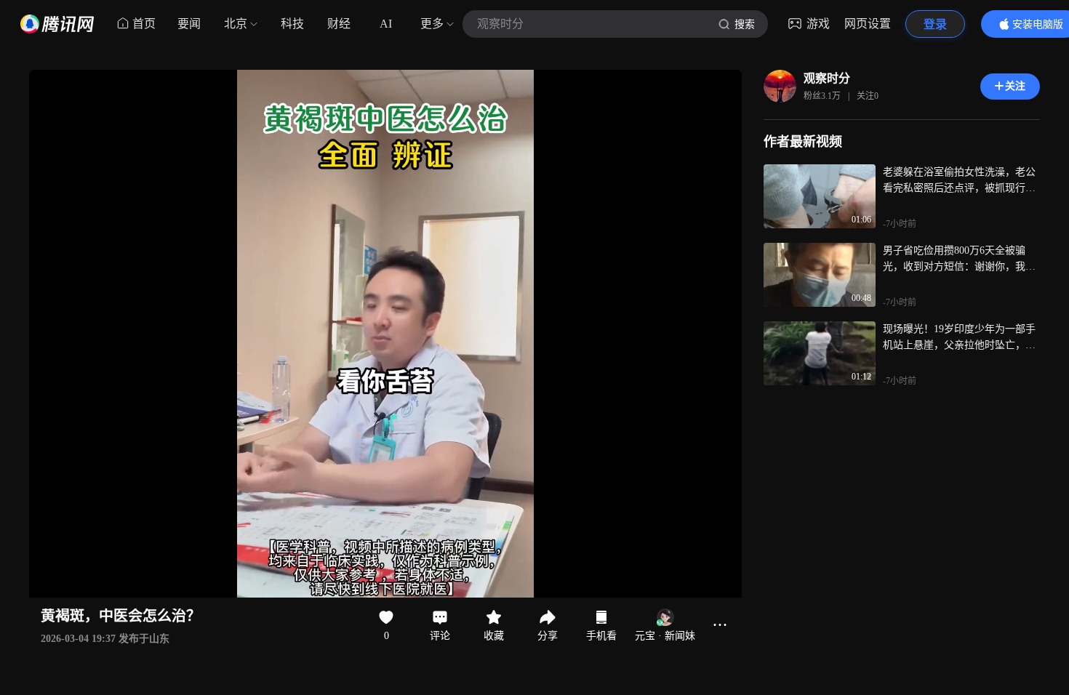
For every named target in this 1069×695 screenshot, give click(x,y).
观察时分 (827, 78)
